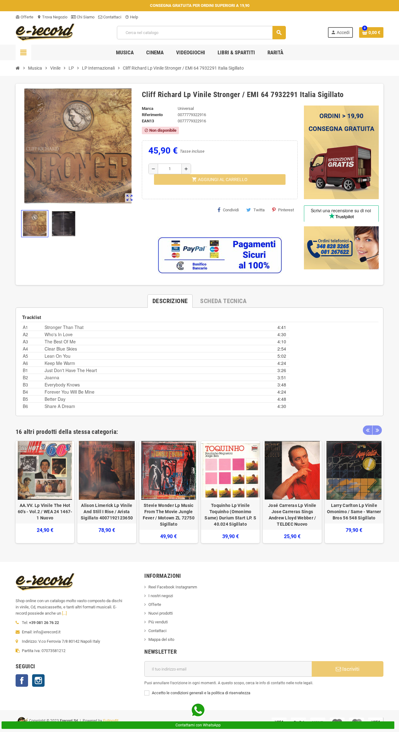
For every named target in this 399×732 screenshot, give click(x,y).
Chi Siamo (85, 17)
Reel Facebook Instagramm (172, 587)
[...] (64, 613)
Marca (147, 108)
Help (131, 17)
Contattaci (111, 17)
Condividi (231, 210)
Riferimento (152, 114)
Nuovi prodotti (160, 613)
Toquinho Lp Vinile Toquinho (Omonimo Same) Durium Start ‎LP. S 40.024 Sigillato (230, 515)
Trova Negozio (52, 17)
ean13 (148, 121)
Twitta (259, 210)
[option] (45, 492)
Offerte (24, 17)
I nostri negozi (160, 595)
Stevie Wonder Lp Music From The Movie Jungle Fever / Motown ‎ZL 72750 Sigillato (169, 515)
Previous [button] (367, 430)
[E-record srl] (45, 32)
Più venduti (158, 622)
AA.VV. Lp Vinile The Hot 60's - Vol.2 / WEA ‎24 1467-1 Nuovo (45, 511)
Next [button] (377, 430)
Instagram (38, 680)
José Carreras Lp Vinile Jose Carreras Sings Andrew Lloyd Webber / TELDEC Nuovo (292, 515)
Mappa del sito (161, 639)
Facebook (22, 680)
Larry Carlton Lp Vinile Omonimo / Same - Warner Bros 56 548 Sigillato (354, 511)
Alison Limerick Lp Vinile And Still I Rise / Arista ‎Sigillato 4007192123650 (107, 511)
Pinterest (286, 210)
